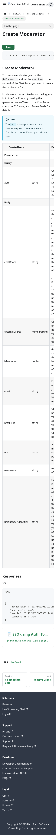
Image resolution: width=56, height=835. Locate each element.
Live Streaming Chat (13, 709)
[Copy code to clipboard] (49, 55)
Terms (5, 810)
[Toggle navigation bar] (4, 4)
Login (5, 714)
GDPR (5, 795)
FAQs (5, 778)
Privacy (6, 805)
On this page (11, 26)
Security (6, 800)
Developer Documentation (17, 763)
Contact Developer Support (17, 768)
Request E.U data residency (17, 746)
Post (8, 47)
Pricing (6, 731)
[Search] (51, 4)
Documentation (11, 736)
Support (7, 741)
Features (7, 704)
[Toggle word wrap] (44, 55)
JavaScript (16, 662)
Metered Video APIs (13, 773)
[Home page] (5, 13)
